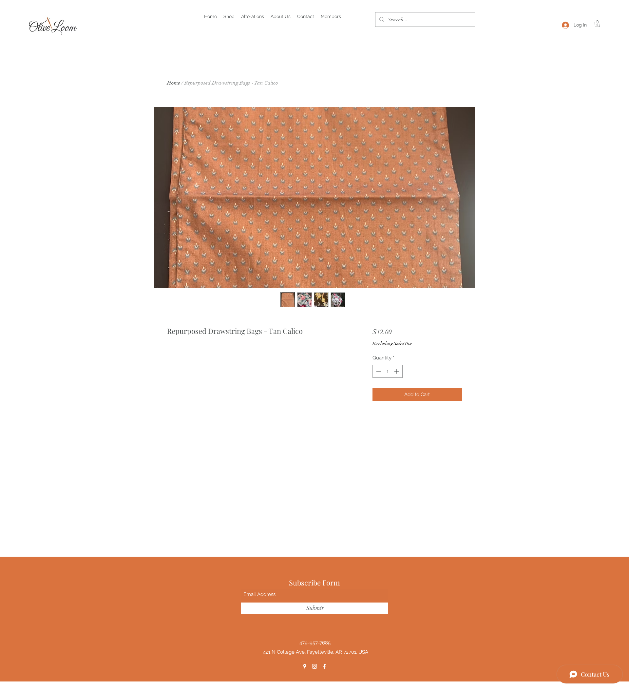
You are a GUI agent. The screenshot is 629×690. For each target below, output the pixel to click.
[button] (597, 23)
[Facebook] (324, 666)
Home (173, 83)
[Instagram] (314, 666)
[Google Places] (304, 666)
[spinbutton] (387, 371)
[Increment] (397, 371)
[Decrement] (377, 371)
